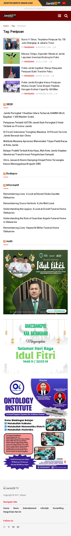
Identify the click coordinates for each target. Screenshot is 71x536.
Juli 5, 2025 (42, 62)
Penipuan (21, 26)
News (16, 508)
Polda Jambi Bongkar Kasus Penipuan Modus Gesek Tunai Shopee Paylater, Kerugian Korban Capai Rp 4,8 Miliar (41, 86)
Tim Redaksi (29, 47)
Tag (13, 26)
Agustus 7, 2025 (44, 47)
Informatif (12, 185)
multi (9, 241)
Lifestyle (44, 508)
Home (6, 26)
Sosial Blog (58, 508)
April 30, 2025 (43, 76)
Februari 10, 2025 (45, 94)
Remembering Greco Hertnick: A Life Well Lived (28, 203)
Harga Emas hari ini (12, 512)
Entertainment (29, 508)
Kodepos (11, 173)
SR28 (9, 104)
